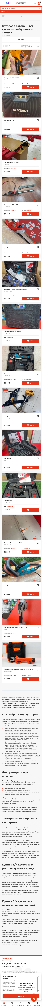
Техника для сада (31, 16)
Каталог (12, 1005)
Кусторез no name (9, 120)
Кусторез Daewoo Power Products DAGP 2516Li (18, 669)
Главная (8, 16)
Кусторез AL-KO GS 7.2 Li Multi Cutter (15, 627)
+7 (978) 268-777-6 (14, 963)
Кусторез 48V (8, 458)
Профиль (37, 1005)
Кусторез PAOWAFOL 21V (11, 78)
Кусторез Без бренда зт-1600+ (13, 543)
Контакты (7, 958)
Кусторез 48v (8, 500)
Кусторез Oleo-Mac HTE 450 (12, 247)
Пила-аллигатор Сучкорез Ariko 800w (15, 289)
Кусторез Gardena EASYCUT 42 (13, 585)
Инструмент (21, 16)
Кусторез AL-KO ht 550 (11, 204)
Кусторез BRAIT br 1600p (11, 162)
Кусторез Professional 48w (12, 331)
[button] (34, 73)
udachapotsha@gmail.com (12, 966)
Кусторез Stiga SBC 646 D (12, 416)
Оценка (29, 1005)
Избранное (20, 1005)
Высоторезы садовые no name (13, 373)
